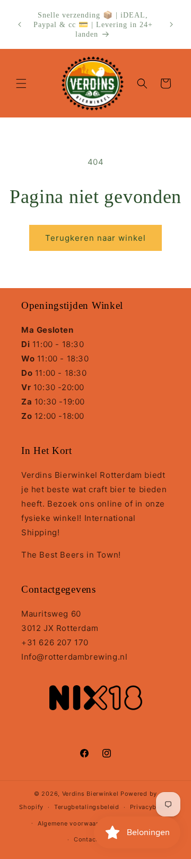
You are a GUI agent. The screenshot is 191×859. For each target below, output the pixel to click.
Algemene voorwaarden (74, 823)
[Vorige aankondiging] (19, 24)
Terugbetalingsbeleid (86, 807)
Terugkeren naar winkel (95, 238)
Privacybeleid (151, 807)
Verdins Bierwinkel (90, 793)
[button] (21, 83)
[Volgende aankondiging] (171, 24)
